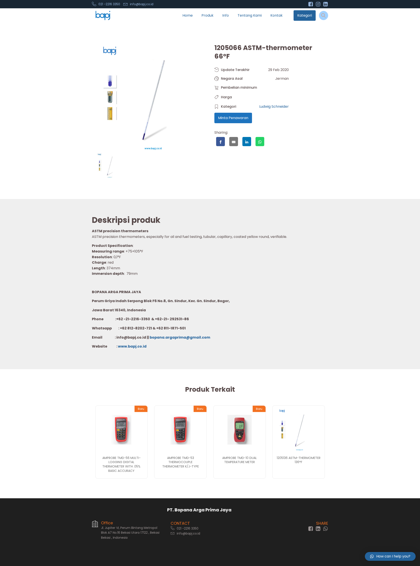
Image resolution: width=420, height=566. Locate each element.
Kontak (276, 15)
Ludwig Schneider (274, 106)
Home (187, 15)
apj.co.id (138, 346)
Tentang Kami (250, 15)
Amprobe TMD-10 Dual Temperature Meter (239, 460)
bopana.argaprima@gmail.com (180, 337)
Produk (207, 15)
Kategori (304, 15)
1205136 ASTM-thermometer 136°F (298, 460)
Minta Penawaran (233, 117)
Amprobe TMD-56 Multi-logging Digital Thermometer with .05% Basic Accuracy (121, 464)
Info (225, 15)
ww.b (125, 346)
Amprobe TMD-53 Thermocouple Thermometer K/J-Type (180, 462)
